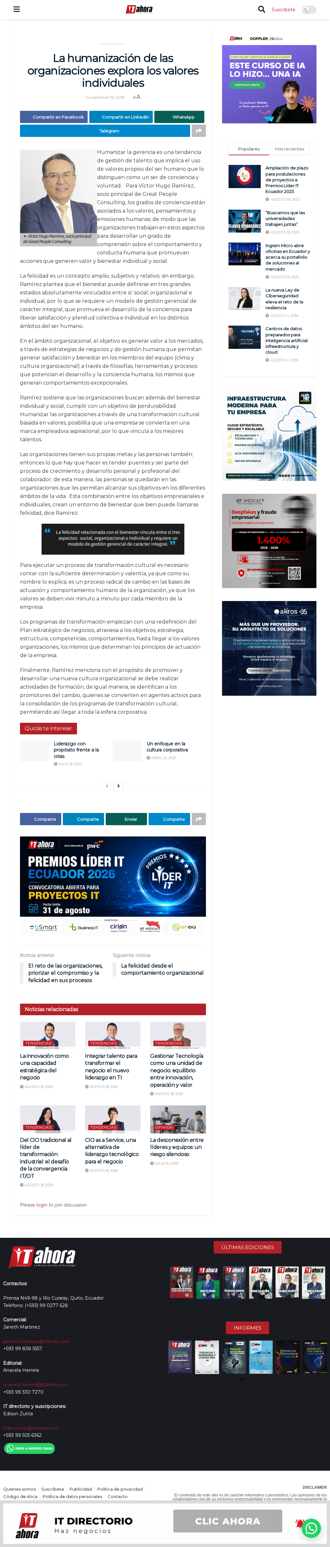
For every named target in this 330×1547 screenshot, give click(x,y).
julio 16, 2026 (166, 1163)
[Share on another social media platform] (199, 131)
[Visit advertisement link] (113, 886)
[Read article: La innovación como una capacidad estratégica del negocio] (47, 1035)
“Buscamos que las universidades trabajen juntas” (285, 218)
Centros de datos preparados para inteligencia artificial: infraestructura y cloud (287, 340)
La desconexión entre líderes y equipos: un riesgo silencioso (177, 1147)
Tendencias (38, 1043)
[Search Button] (261, 9)
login (41, 1205)
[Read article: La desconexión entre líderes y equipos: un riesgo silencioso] (178, 1119)
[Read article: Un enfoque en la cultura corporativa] (127, 751)
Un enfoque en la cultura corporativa (167, 747)
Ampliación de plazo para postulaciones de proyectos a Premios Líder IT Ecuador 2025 (287, 179)
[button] (173, 1357)
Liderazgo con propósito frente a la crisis (76, 750)
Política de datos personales (72, 1496)
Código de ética (20, 1496)
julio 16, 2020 (69, 764)
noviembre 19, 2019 (105, 97)
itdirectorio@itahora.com (31, 1428)
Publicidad (81, 1489)
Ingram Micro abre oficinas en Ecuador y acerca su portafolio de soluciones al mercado (288, 257)
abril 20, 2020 (163, 758)
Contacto (118, 1496)
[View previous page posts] (107, 786)
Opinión (164, 1127)
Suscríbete (284, 10)
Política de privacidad (120, 1489)
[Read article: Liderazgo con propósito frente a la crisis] (34, 751)
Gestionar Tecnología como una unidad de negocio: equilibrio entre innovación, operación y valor (176, 1070)
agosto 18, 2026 (38, 1086)
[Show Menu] (17, 9)
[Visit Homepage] (139, 9)
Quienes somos (19, 1489)
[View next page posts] (118, 786)
